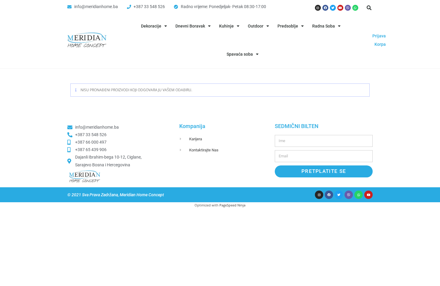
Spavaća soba (240, 54)
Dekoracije (151, 26)
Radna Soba (323, 26)
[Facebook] (325, 8)
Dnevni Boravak (190, 26)
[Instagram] (318, 8)
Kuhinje (226, 26)
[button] (369, 8)
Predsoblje (287, 26)
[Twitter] (333, 8)
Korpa (380, 44)
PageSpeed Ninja (232, 205)
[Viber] (348, 8)
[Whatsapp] (355, 8)
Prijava (379, 36)
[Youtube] (340, 8)
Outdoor (255, 26)
